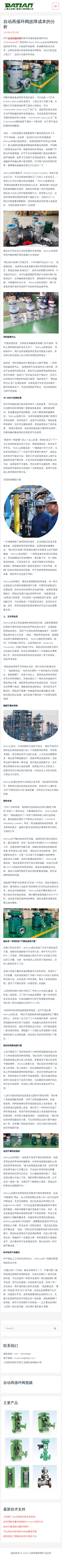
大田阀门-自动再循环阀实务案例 (19, 1516)
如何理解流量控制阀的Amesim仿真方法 (23, 1521)
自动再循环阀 (14, 38)
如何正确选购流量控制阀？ (16, 1526)
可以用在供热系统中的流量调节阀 (20, 1531)
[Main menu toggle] (55, 6)
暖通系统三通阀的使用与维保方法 (20, 1536)
